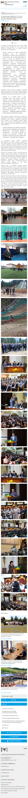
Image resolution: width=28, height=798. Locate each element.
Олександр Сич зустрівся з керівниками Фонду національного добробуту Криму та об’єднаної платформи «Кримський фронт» (11, 662)
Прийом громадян (15, 741)
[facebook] (14, 43)
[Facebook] (25, 5)
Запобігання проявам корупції (10, 715)
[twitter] (15, 43)
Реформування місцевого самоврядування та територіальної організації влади (13, 721)
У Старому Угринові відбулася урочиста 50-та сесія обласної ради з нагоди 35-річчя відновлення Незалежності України (12, 635)
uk (23, 6)
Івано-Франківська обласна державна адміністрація (13, 788)
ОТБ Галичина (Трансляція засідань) (9, 790)
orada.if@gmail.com (5, 772)
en (25, 6)
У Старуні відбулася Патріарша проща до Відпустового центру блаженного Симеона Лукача (13, 688)
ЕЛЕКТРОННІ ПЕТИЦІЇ (15, 732)
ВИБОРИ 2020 (5, 728)
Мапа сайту (5, 776)
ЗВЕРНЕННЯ (15, 737)
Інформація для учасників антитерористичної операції (9, 712)
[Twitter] (26, 5)
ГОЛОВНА (3, 12)
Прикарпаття (5, 725)
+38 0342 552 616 (5, 766)
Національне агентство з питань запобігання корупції (13, 786)
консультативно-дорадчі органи (10, 718)
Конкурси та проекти (7, 708)
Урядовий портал (5, 784)
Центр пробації (4, 792)
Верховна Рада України (6, 782)
